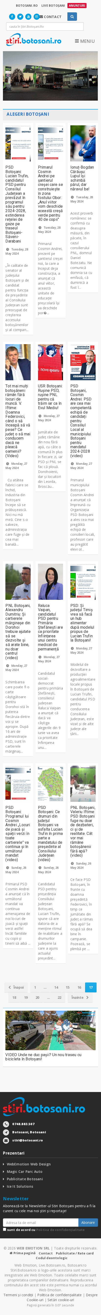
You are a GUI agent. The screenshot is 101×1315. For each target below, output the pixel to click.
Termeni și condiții (18, 1295)
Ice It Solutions (20, 1186)
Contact (45, 1253)
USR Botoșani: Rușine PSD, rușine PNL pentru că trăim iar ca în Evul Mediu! (50, 397)
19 (26, 997)
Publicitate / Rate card (75, 1253)
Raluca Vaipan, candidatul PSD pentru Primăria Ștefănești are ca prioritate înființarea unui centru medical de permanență (50, 627)
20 (37, 997)
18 (14, 997)
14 (56, 987)
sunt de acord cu (45, 1229)
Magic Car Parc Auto (25, 1171)
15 (67, 987)
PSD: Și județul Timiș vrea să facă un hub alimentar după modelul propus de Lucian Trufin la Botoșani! (82, 623)
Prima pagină (24, 1253)
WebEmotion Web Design (29, 1164)
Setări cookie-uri (61, 1299)
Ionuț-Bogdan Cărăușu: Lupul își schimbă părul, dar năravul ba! (82, 178)
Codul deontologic (51, 1258)
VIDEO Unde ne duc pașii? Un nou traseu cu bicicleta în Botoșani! (43, 1057)
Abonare (88, 1222)
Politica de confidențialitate (60, 1229)
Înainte (78, 997)
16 (79, 987)
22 (59, 997)
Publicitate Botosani (25, 1179)
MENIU (87, 41)
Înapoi (18, 987)
